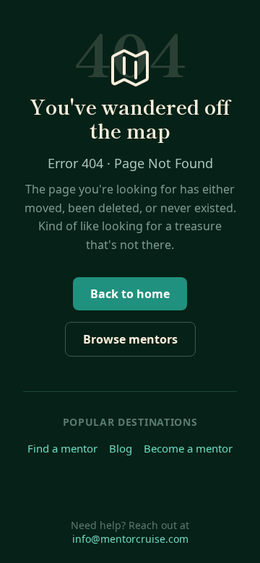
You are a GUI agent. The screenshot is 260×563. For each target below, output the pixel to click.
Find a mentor (62, 448)
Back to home (130, 294)
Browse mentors (130, 339)
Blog (120, 448)
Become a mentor (188, 448)
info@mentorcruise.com (130, 539)
